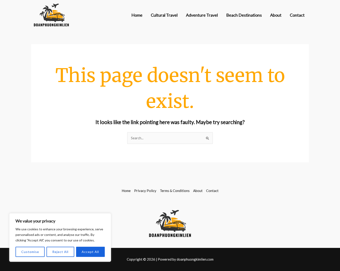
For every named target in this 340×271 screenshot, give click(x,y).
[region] (60, 237)
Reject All (60, 252)
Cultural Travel (164, 15)
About (275, 15)
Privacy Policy (145, 191)
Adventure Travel (202, 15)
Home (136, 15)
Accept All (90, 252)
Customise (30, 252)
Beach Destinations (244, 15)
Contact (297, 15)
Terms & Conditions (175, 191)
